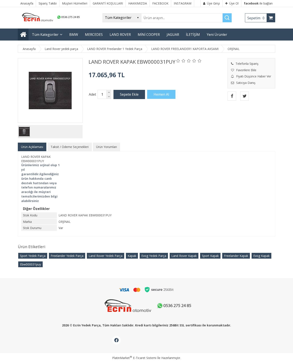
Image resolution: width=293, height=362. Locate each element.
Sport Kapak (210, 256)
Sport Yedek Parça (32, 256)
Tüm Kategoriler (45, 34)
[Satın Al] (161, 94)
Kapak (132, 256)
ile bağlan (258, 3)
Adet (92, 94)
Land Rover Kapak (184, 256)
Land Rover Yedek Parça (105, 256)
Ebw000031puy (30, 264)
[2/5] (180, 60)
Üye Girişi (213, 3)
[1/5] (178, 60)
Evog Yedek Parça (153, 256)
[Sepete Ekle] (129, 94)
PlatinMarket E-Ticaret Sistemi (134, 358)
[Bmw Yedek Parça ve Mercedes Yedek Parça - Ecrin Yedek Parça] (50, 21)
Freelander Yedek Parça (67, 256)
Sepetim (255, 18)
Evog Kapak (261, 256)
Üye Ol (234, 3)
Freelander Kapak (236, 256)
